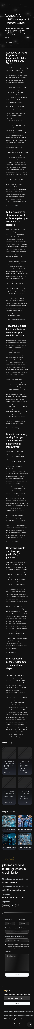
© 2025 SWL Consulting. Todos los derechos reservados (17, 1011)
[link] (9, 761)
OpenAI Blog (14, 652)
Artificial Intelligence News (18, 205)
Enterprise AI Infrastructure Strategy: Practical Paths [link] (9, 765)
